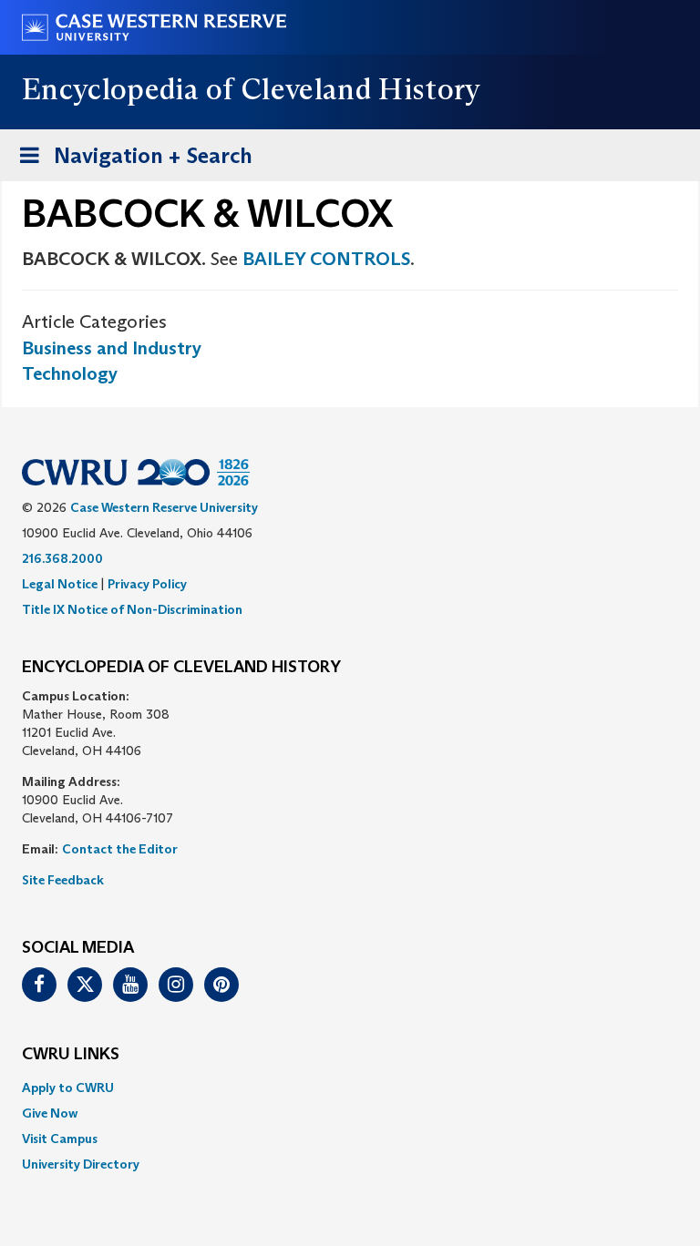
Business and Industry (111, 348)
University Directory (80, 1164)
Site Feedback (63, 880)
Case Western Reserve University (164, 507)
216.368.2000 (62, 558)
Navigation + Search (130, 161)
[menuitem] (350, 1087)
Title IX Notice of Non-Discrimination (132, 609)
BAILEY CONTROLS (326, 259)
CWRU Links (70, 1055)
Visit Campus (60, 1138)
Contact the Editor (120, 849)
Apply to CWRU (68, 1087)
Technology (70, 373)
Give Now (49, 1113)
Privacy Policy (147, 584)
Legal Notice (60, 584)
